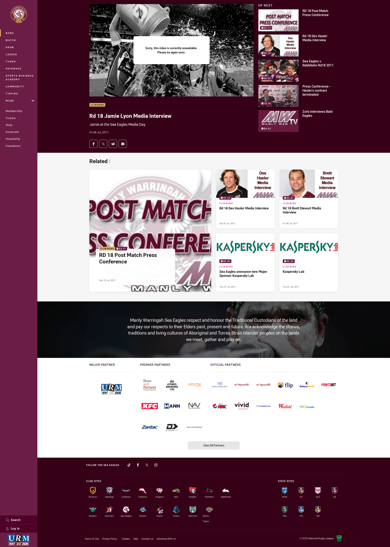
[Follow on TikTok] (129, 465)
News (10, 33)
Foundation (13, 146)
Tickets (11, 118)
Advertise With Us (166, 538)
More (10, 100)
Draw (10, 47)
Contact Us (147, 538)
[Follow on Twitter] (146, 465)
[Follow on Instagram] (155, 465)
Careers (126, 538)
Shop (9, 125)
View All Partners (213, 445)
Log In (15, 528)
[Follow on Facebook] (138, 465)
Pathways (14, 68)
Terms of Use (91, 538)
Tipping (12, 93)
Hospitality (13, 139)
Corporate (12, 132)
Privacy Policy (109, 538)
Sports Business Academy (20, 77)
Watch (11, 40)
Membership (14, 111)
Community (15, 86)
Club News (97, 105)
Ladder (11, 54)
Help (135, 538)
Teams (11, 61)
